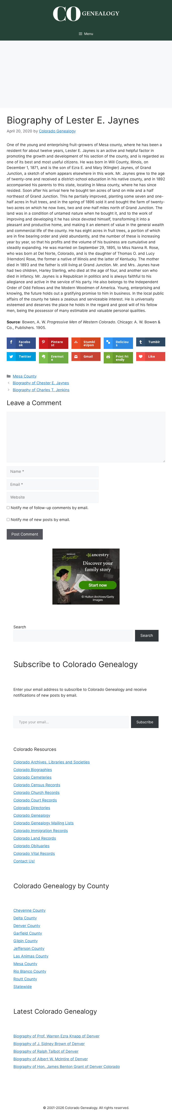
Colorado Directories (31, 808)
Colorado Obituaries (31, 846)
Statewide (22, 986)
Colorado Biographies (32, 769)
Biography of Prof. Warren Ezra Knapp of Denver (56, 1036)
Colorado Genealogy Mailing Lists (43, 823)
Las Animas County (30, 956)
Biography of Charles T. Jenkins (41, 390)
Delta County (25, 918)
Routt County (25, 979)
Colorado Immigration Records (40, 830)
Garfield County (27, 933)
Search (19, 627)
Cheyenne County (29, 910)
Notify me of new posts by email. (40, 519)
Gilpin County (25, 941)
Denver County (26, 925)
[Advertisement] (86, 74)
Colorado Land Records (34, 838)
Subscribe (144, 722)
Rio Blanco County (29, 971)
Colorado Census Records (36, 785)
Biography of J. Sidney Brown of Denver (49, 1044)
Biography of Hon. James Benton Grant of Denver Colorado (66, 1066)
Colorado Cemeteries (32, 777)
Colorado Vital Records (34, 853)
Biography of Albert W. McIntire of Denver (50, 1059)
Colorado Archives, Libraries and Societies (51, 762)
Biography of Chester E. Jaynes (41, 383)
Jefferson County (28, 948)
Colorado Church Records (36, 792)
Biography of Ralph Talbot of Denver (45, 1051)
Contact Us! (24, 861)
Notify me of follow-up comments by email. (49, 508)
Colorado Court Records (35, 800)
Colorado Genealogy (31, 815)
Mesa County (25, 376)
